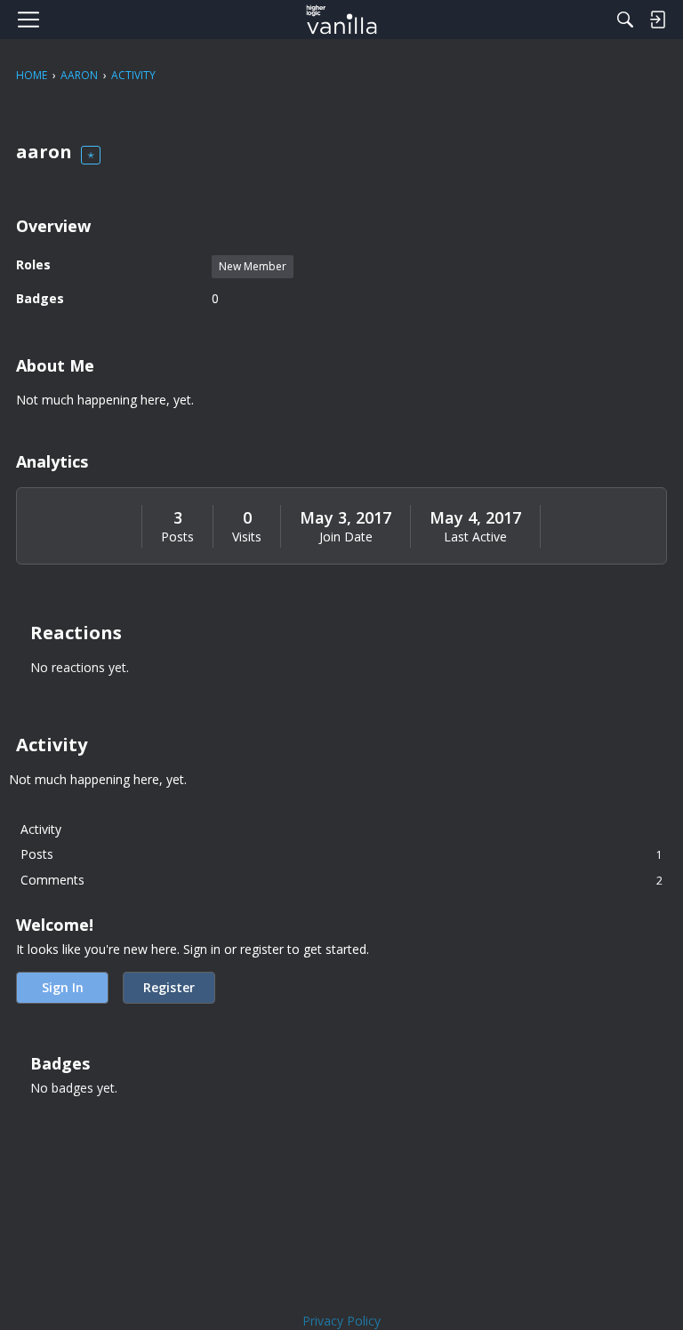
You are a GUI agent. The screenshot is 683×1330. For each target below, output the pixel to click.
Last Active (475, 537)
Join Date (346, 537)
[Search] (625, 19)
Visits (246, 537)
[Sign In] (657, 19)
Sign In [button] (63, 987)
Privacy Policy (341, 1320)
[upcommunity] (342, 19)
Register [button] (169, 987)
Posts (177, 537)
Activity (40, 829)
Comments (341, 879)
